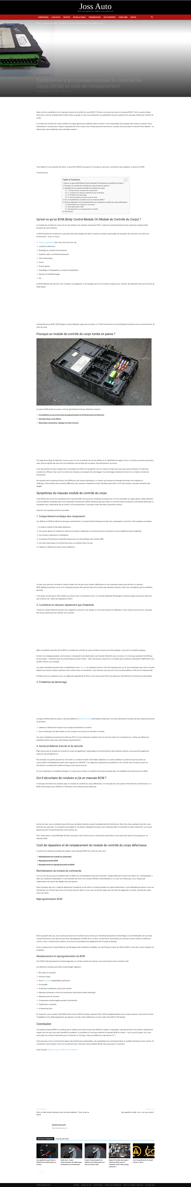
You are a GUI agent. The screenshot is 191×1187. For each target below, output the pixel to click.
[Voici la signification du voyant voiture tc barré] (144, 1150)
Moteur (66, 17)
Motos (133, 17)
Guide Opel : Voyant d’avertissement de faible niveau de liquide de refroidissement (71, 1162)
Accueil (38, 23)
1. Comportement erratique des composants (82, 190)
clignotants (49, 242)
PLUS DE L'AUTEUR (62, 1139)
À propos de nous (86, 1185)
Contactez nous (150, 1185)
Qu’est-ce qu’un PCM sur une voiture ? (63, 1050)
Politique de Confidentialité (113, 1185)
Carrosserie (43, 17)
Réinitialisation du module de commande (81, 204)
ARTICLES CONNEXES (45, 1139)
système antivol (85, 719)
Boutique (76, 1185)
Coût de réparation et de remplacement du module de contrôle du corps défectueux (95, 202)
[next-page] (41, 1171)
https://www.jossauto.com (59, 1128)
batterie (83, 667)
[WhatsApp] (103, 104)
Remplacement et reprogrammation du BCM (83, 209)
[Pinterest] (98, 104)
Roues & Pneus (79, 17)
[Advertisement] (95, 149)
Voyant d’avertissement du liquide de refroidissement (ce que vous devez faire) (95, 1162)
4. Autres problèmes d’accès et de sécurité (82, 197)
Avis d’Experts (110, 17)
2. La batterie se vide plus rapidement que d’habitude (86, 193)
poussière (47, 981)
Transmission (94, 17)
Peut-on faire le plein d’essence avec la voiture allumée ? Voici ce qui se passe (62, 1113)
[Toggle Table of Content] (124, 180)
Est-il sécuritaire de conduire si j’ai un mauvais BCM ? (84, 200)
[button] (152, 17)
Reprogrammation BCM (76, 207)
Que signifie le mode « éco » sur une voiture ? (138, 1112)
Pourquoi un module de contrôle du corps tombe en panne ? (87, 186)
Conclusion (68, 211)
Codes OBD (123, 17)
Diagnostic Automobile (50, 23)
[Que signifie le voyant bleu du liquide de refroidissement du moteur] (47, 1150)
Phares (41, 242)
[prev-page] (37, 1171)
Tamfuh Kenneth (44, 91)
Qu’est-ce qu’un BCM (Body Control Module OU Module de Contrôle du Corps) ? (94, 183)
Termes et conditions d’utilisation (133, 1185)
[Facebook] (88, 104)
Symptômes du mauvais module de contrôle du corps (84, 188)
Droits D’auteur (98, 1185)
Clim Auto (56, 17)
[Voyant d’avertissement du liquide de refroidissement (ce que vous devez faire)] (95, 1150)
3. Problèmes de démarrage (77, 195)
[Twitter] (93, 104)
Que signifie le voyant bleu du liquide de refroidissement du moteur (46, 1162)
